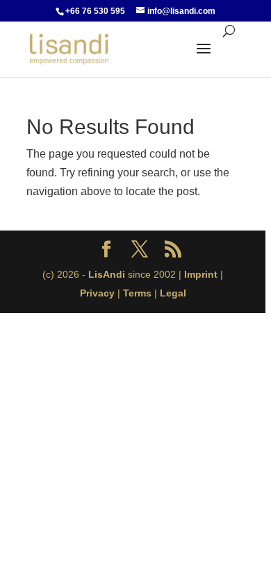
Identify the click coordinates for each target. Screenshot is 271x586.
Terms (137, 293)
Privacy (97, 293)
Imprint (200, 274)
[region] (135, 293)
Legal (173, 293)
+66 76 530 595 (95, 11)
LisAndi (106, 274)
